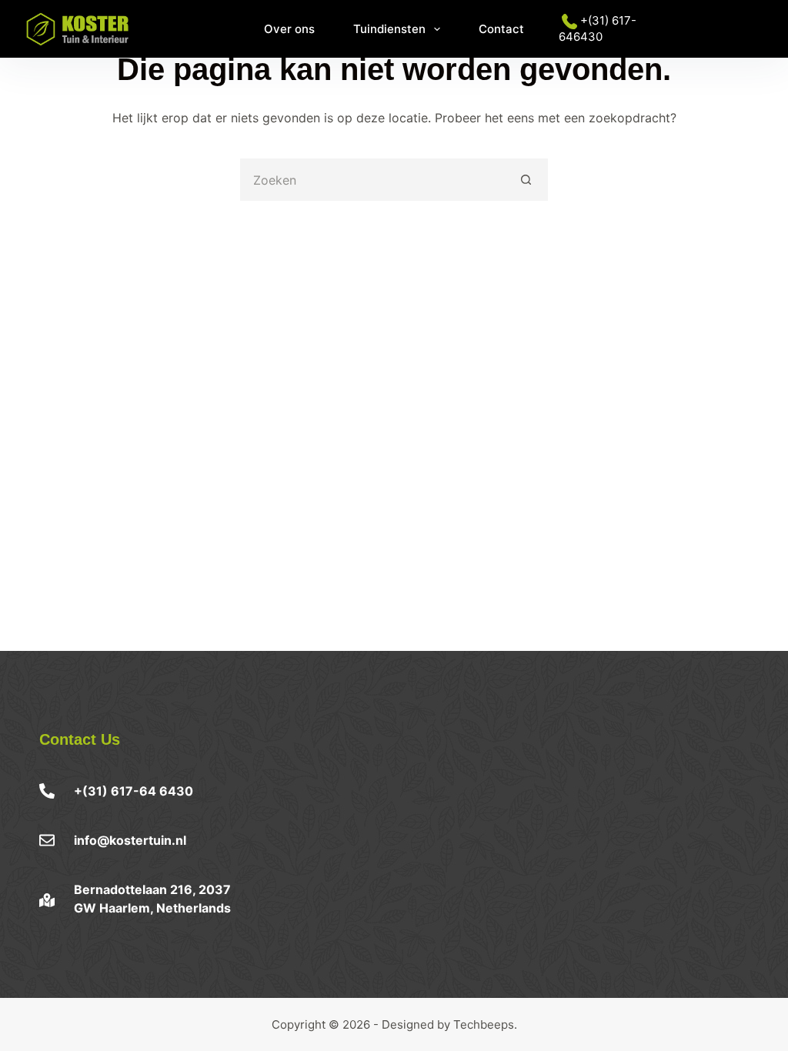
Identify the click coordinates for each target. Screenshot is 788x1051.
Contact (501, 29)
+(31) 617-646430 (597, 28)
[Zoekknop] (527, 179)
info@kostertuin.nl (130, 840)
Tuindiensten (389, 29)
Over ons (289, 29)
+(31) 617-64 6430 (133, 791)
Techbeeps (483, 1024)
